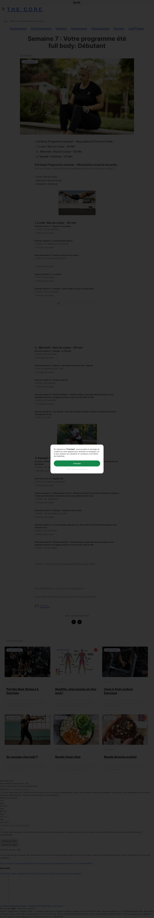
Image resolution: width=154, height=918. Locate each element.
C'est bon (77, 463)
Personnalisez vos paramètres (77, 469)
